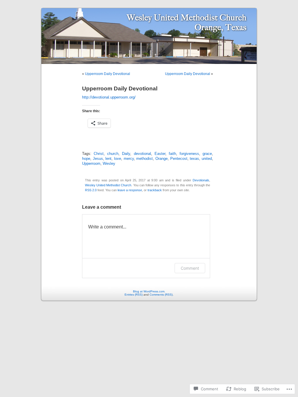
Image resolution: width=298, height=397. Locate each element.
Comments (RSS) (161, 294)
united (207, 159)
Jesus (98, 159)
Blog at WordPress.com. (149, 291)
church (112, 154)
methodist (144, 159)
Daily (126, 154)
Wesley (109, 164)
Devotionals (201, 180)
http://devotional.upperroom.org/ (109, 97)
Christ (99, 154)
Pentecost (178, 159)
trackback (155, 190)
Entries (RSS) (134, 294)
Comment (190, 268)
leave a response (130, 190)
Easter (160, 154)
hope (86, 159)
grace (207, 154)
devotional (142, 154)
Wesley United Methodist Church (108, 185)
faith (172, 154)
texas (194, 159)
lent (108, 159)
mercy (129, 159)
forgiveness (189, 154)
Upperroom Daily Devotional (107, 74)
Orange (161, 159)
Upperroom (91, 164)
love (117, 159)
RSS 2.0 (91, 190)
